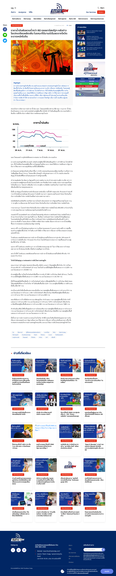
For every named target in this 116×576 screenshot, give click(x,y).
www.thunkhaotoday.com (51, 551)
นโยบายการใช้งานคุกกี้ (82, 573)
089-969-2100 (40, 547)
